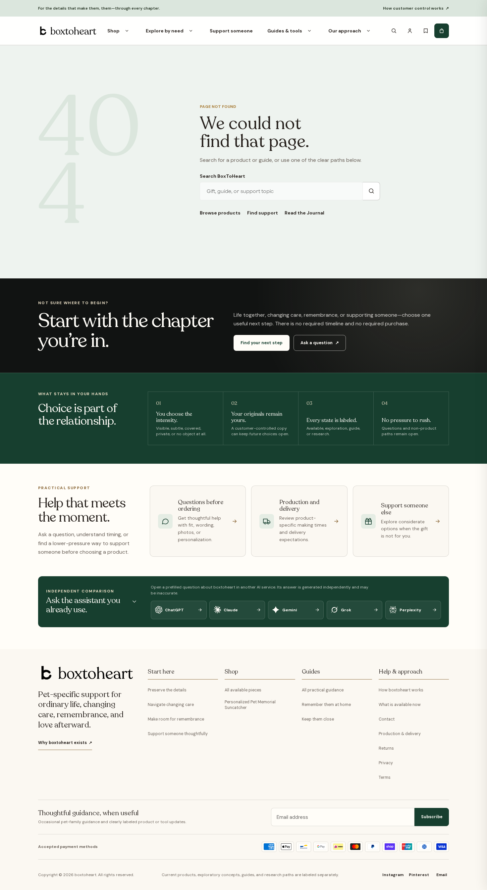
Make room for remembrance (176, 719)
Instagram (393, 874)
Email (441, 874)
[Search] (394, 30)
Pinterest (419, 874)
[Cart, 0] (441, 30)
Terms (385, 777)
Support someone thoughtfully (178, 733)
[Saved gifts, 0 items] (425, 30)
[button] (127, 30)
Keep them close (318, 719)
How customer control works (416, 8)
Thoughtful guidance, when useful (88, 813)
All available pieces (243, 690)
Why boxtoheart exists (65, 742)
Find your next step (262, 343)
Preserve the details (167, 690)
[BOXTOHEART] (67, 30)
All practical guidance (323, 690)
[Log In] (410, 30)
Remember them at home (326, 704)
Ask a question (319, 343)
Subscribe (432, 817)
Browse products (220, 213)
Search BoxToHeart (222, 176)
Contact (387, 719)
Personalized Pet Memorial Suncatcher (250, 704)
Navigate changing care (171, 704)
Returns (386, 748)
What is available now (400, 704)
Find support (262, 213)
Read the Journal (304, 213)
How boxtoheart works (401, 690)
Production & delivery (400, 733)
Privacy (386, 763)
